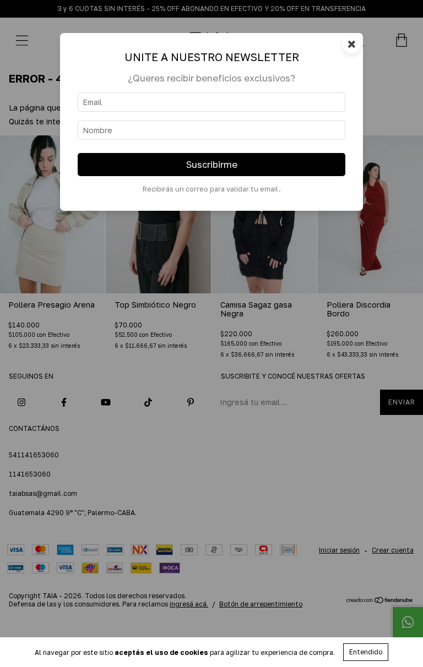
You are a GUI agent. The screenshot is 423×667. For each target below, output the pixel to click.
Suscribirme (211, 164)
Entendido (365, 652)
